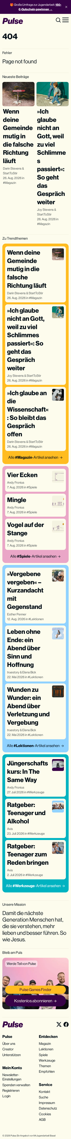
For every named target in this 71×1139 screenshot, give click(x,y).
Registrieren (11, 1090)
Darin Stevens (12, 168)
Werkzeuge (36, 792)
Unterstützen (11, 1055)
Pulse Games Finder (35, 989)
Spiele (33, 487)
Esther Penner (16, 614)
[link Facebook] (66, 1024)
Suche (43, 1097)
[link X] (59, 1024)
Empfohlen (47, 1072)
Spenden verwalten (16, 1085)
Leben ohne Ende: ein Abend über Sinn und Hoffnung (23, 648)
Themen (45, 1066)
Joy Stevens (45, 210)
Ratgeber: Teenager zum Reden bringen (28, 854)
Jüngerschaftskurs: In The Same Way (27, 771)
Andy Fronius (15, 482)
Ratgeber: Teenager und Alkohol (26, 813)
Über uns (8, 1044)
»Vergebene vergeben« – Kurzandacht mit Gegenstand (25, 590)
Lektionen (37, 619)
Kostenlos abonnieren (33, 1000)
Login (6, 1096)
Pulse (13, 1135)
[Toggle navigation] (65, 20)
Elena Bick (29, 672)
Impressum (47, 1103)
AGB (42, 1120)
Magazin (10, 183)
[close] (66, 7)
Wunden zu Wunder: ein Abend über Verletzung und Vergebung (28, 706)
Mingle (16, 499)
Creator (8, 1049)
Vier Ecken (22, 474)
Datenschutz (48, 1108)
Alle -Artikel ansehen (33, 457)
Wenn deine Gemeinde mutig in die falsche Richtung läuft (18, 136)
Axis (10, 829)
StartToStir (10, 173)
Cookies (45, 1114)
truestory (13, 672)
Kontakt (44, 1092)
